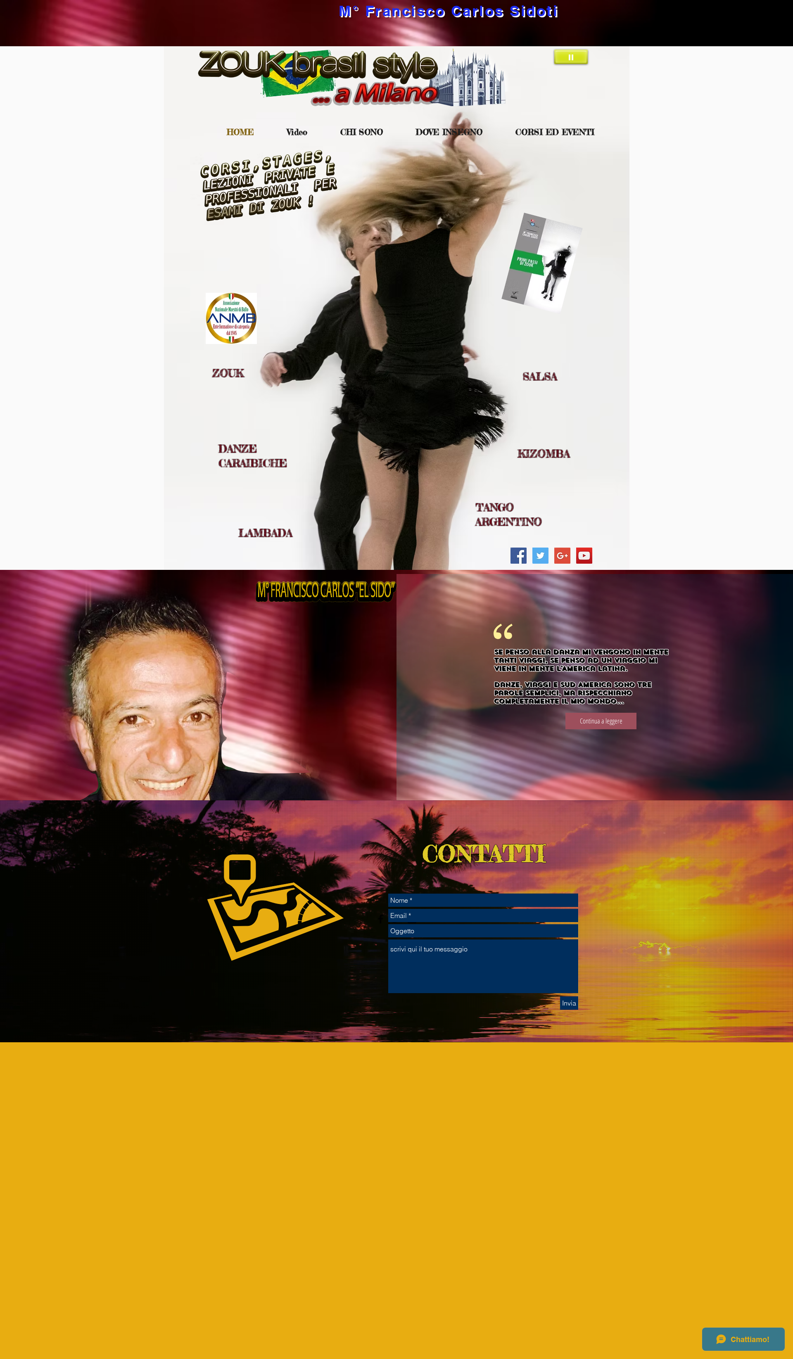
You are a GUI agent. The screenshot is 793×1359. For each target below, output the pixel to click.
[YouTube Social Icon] (584, 556)
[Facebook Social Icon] (518, 556)
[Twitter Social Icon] (540, 556)
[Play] (571, 57)
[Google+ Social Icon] (562, 556)
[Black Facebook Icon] (381, 919)
